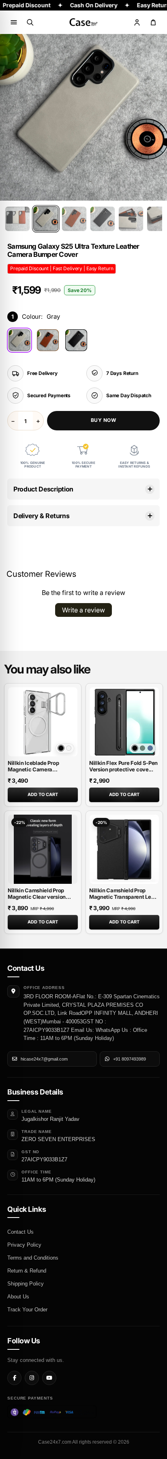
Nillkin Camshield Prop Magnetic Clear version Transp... (37, 896)
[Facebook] (14, 1378)
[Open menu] (14, 22)
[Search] (30, 22)
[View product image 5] (130, 218)
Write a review (83, 610)
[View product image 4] (102, 218)
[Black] (76, 340)
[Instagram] (32, 1378)
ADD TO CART (43, 794)
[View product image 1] (17, 218)
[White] (68, 748)
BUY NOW (103, 420)
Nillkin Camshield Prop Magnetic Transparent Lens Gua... (123, 896)
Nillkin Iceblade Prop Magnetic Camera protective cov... (33, 769)
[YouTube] (49, 1378)
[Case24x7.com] (83, 22)
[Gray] (19, 340)
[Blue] (150, 748)
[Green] (142, 748)
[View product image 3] (74, 218)
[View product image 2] (45, 218)
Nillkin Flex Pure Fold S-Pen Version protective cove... (123, 766)
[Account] (137, 22)
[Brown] (48, 340)
